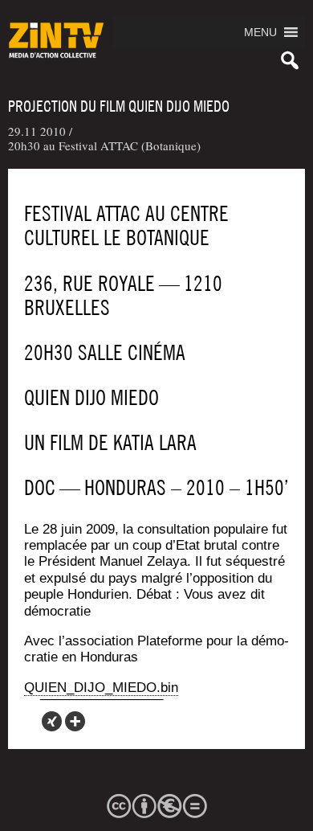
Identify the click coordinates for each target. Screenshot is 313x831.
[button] (260, 32)
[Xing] (52, 721)
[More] (75, 721)
